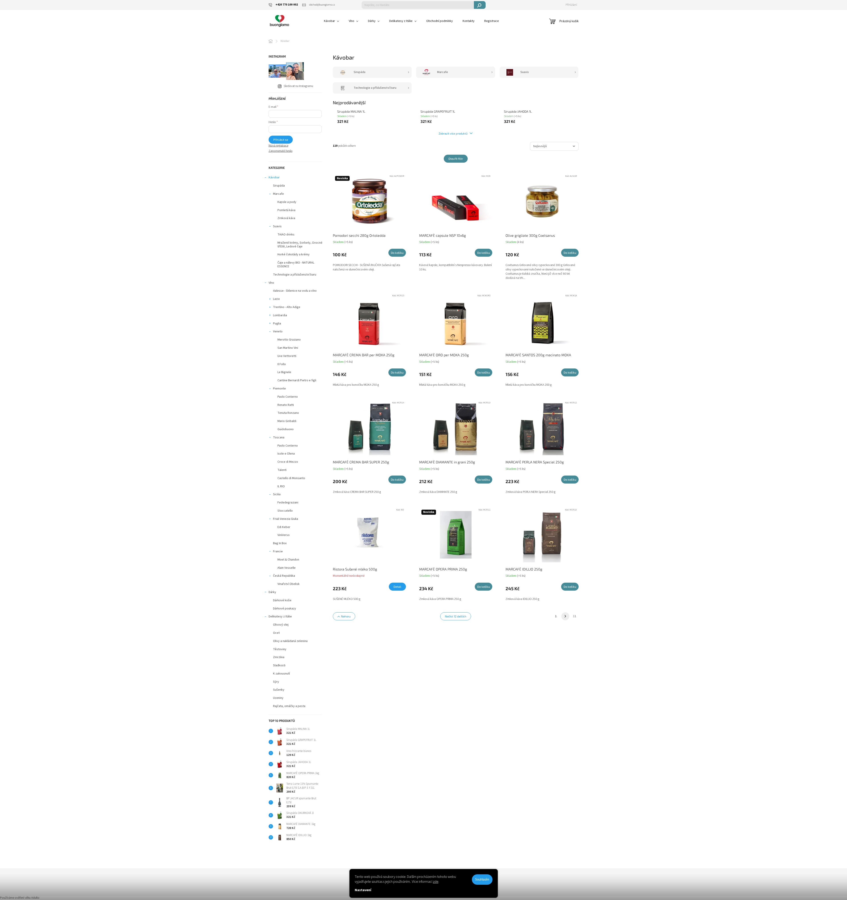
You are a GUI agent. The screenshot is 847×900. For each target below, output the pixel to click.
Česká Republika (284, 576)
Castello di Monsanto (291, 478)
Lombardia (280, 315)
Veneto (278, 331)
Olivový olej (281, 624)
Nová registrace (278, 146)
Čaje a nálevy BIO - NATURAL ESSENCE (295, 264)
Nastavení (363, 890)
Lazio (276, 299)
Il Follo (281, 364)
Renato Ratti (285, 405)
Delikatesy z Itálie (280, 616)
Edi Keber (283, 527)
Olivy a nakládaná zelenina (290, 641)
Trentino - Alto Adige (286, 307)
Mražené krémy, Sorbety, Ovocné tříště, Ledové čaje (299, 245)
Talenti (282, 470)
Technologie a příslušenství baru (294, 274)
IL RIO (281, 486)
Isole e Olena (286, 453)
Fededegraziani (287, 502)
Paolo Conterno (287, 397)
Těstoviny (279, 649)
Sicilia (277, 494)
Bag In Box (280, 543)
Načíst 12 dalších (455, 616)
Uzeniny (278, 698)
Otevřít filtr (455, 158)
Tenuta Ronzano (288, 413)
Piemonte (279, 388)
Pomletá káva (286, 210)
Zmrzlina (278, 657)
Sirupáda (279, 185)
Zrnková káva (286, 218)
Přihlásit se (280, 139)
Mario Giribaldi (286, 421)
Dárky (272, 592)
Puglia (277, 323)
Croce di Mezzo (287, 462)
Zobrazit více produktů (453, 133)
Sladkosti (279, 665)
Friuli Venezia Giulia (285, 519)
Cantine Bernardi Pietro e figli (296, 380)
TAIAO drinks (286, 234)
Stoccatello (285, 511)
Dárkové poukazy (284, 608)
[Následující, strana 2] (565, 616)
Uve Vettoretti (286, 356)
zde (435, 881)
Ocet (276, 633)
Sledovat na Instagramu (298, 86)
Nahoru (346, 616)
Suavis (277, 226)
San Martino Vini (287, 348)
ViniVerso (283, 535)
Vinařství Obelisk (288, 584)
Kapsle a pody (286, 202)
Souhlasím (482, 879)
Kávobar (274, 177)
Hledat (480, 5)
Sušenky (278, 690)
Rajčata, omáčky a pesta (289, 706)
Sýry (276, 682)
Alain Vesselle (286, 568)
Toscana (278, 437)
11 (574, 616)
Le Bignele (284, 372)
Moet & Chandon (288, 559)
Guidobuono (285, 429)
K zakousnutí (281, 673)
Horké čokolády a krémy (293, 254)
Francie (278, 551)
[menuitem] (331, 21)
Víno (271, 283)
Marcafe (278, 194)
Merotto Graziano (289, 339)
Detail (397, 586)
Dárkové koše (282, 600)
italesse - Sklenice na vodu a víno (295, 291)
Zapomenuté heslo (281, 151)
